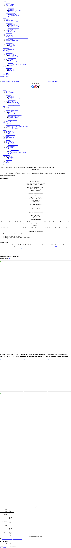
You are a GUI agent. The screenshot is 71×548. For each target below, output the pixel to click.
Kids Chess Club (9, 39)
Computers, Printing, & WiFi (12, 21)
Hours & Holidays (10, 4)
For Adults (10, 65)
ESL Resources (11, 45)
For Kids (10, 60)
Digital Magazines (12, 55)
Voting (7, 73)
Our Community (6, 66)
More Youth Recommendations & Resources (18, 38)
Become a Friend (15, 15)
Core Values (11, 8)
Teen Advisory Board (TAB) (12, 40)
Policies (7, 19)
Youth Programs (9, 35)
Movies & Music (12, 58)
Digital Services (9, 53)
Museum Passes (9, 23)
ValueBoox (8, 51)
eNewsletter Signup (10, 49)
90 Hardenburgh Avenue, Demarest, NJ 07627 (12, 539)
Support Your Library (10, 13)
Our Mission (8, 6)
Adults (4, 41)
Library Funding (12, 11)
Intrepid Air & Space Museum (14, 26)
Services (4, 18)
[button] (17, 81)
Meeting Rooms (9, 30)
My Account (51, 81)
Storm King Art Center (13, 29)
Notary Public (9, 33)
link (9, 258)
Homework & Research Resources (18, 64)
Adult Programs (9, 43)
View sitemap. (3, 547)
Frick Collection (11, 24)
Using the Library (9, 20)
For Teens (10, 63)
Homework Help (15, 61)
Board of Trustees (9, 5)
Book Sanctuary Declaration (14, 10)
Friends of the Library (13, 14)
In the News (11, 69)
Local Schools (11, 70)
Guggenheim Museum (13, 25)
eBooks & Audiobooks (13, 56)
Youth (4, 34)
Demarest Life (9, 68)
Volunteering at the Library (14, 16)
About (4, 1)
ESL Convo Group (10, 44)
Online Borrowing (10, 54)
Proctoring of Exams (12, 31)
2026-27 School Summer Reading (13, 36)
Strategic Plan (11, 9)
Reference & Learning (10, 46)
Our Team (8, 3)
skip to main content (4, 76)
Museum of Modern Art (13, 28)
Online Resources (9, 59)
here (56, 246)
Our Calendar (6, 48)
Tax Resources (9, 71)
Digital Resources (7, 50)
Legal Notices (6, 74)
